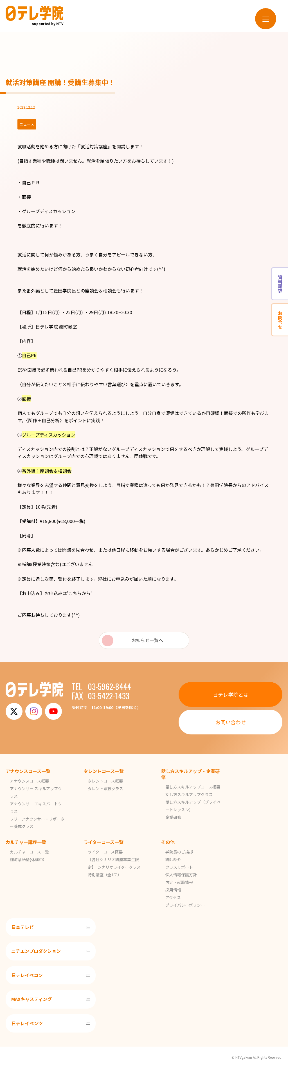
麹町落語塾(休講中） (28, 859)
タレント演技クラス (105, 788)
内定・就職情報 (179, 882)
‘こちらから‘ (79, 593)
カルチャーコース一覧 (29, 852)
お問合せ (280, 320)
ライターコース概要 (105, 852)
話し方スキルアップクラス (189, 794)
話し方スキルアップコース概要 (192, 787)
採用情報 (173, 890)
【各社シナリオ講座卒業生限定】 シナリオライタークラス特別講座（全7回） (114, 867)
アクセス (173, 897)
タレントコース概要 (105, 781)
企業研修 (173, 817)
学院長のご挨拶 (179, 852)
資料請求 (280, 284)
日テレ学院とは (230, 694)
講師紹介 (173, 859)
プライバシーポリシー (185, 905)
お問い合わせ (230, 722)
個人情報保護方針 (181, 874)
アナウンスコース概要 (29, 781)
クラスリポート (179, 867)
